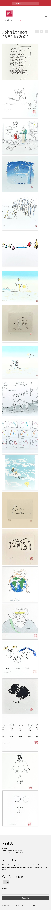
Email (4, 889)
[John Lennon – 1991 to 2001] (37, 31)
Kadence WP (31, 906)
